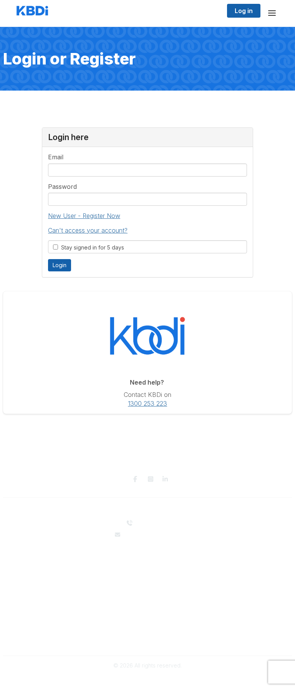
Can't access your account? (88, 230)
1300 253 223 (147, 403)
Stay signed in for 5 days (91, 247)
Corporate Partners (147, 565)
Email (55, 157)
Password (62, 186)
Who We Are (147, 557)
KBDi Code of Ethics (147, 632)
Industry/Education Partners (147, 572)
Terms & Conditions (147, 639)
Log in (244, 11)
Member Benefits (147, 601)
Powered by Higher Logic (147, 679)
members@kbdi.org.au (152, 534)
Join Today (147, 608)
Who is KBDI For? (147, 593)
